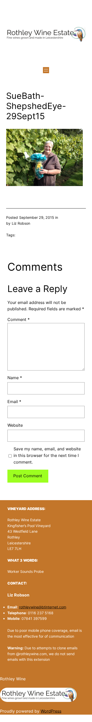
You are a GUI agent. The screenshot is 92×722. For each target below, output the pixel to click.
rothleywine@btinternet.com (42, 607)
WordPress (51, 711)
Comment (18, 319)
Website (15, 425)
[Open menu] (46, 70)
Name (14, 377)
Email (14, 401)
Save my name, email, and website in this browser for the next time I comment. (47, 455)
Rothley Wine (13, 678)
